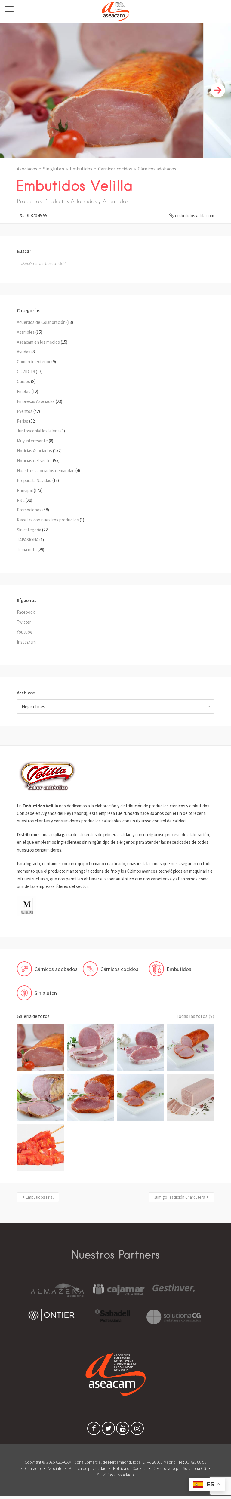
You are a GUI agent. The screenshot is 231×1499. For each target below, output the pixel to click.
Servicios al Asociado (115, 1474)
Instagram (26, 642)
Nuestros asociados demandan (46, 470)
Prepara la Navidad (34, 480)
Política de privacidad (87, 1468)
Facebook (26, 612)
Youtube (24, 632)
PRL (21, 500)
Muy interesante (32, 441)
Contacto (33, 1468)
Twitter (24, 622)
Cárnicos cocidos (115, 169)
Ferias (22, 421)
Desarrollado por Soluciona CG (179, 1468)
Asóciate (55, 1468)
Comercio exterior (34, 361)
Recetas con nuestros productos (48, 520)
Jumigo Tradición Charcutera (179, 1197)
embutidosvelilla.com (194, 215)
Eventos (24, 411)
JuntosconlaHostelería (38, 431)
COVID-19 (26, 371)
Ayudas (23, 352)
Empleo (24, 391)
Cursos (23, 381)
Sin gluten (53, 169)
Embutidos (81, 169)
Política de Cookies (129, 1468)
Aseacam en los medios (38, 342)
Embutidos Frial (40, 1197)
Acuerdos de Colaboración (41, 322)
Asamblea (26, 332)
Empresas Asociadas (36, 401)
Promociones (29, 510)
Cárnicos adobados (157, 169)
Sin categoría (29, 530)
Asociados (27, 169)
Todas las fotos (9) (195, 1016)
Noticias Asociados (34, 450)
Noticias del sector (34, 460)
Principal (25, 490)
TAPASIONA (27, 539)
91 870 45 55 (36, 215)
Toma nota (27, 549)
